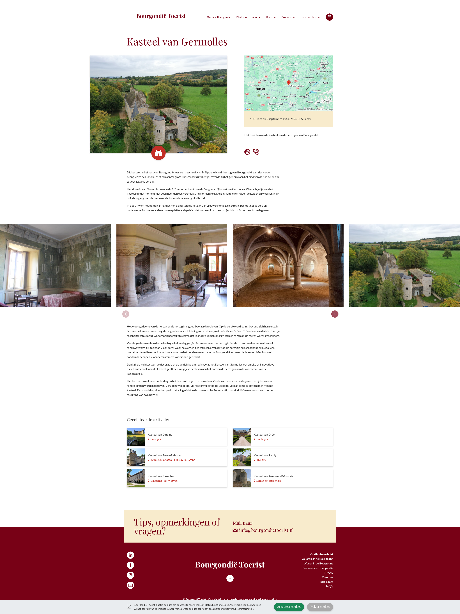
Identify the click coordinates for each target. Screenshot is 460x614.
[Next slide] (335, 314)
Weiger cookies (320, 606)
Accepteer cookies (289, 606)
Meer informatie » (244, 608)
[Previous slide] (125, 314)
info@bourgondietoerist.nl (266, 530)
